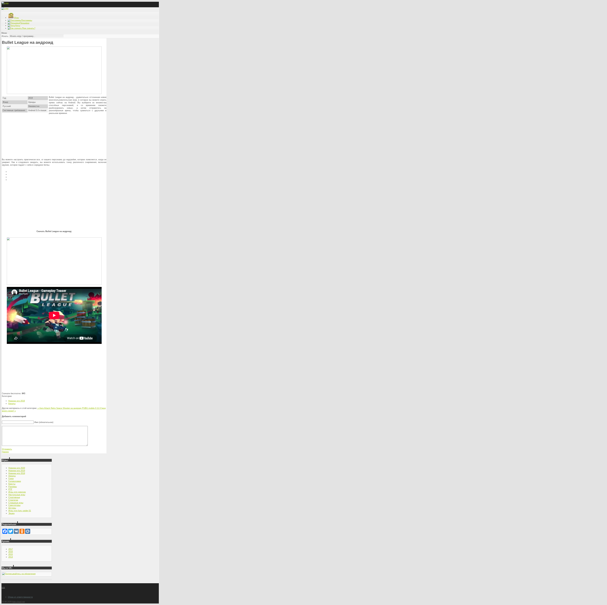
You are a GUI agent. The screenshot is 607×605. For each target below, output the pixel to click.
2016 (10, 551)
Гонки (11, 478)
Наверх (5, 452)
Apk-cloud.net (18, 602)
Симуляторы (14, 505)
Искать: (5, 36)
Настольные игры (16, 494)
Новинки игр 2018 (16, 473)
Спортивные (14, 497)
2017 (10, 549)
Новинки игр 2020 (16, 468)
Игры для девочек (17, 492)
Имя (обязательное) (43, 422)
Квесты (11, 484)
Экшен (11, 513)
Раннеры (12, 486)
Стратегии (13, 500)
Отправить (7, 449)
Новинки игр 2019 (16, 401)
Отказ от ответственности (20, 597)
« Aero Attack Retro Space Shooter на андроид (59, 408)
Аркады (11, 403)
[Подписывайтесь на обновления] (19, 574)
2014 (10, 557)
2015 (10, 554)
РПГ (10, 489)
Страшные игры (15, 503)
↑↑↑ (3, 587)
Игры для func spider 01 (19, 510)
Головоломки (14, 481)
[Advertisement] (54, 136)
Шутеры (12, 508)
